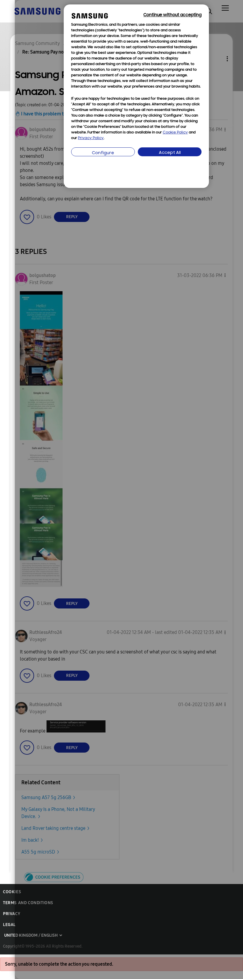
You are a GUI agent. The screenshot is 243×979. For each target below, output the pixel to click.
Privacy (11, 913)
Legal (9, 924)
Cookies (12, 891)
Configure (103, 153)
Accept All (170, 153)
